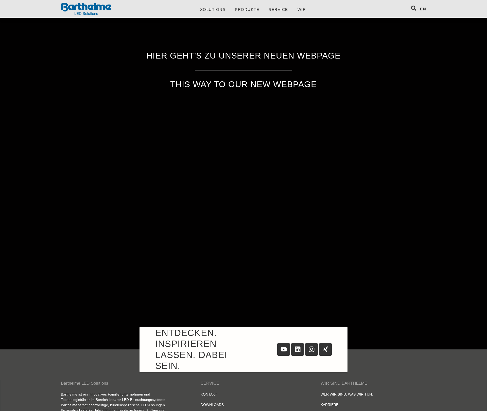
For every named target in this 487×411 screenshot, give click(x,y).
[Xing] (325, 349)
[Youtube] (283, 349)
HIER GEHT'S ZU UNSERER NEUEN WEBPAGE (243, 55)
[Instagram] (311, 349)
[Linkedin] (297, 349)
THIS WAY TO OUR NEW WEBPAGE (243, 84)
